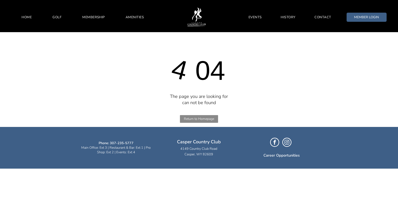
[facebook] (274, 143)
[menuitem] (26, 17)
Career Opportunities (281, 155)
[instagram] (286, 143)
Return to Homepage (199, 119)
